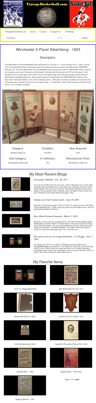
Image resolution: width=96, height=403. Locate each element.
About (33, 31)
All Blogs (69, 31)
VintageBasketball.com (15, 31)
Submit (85, 38)
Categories (55, 31)
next (77, 379)
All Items (11, 38)
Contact (43, 31)
